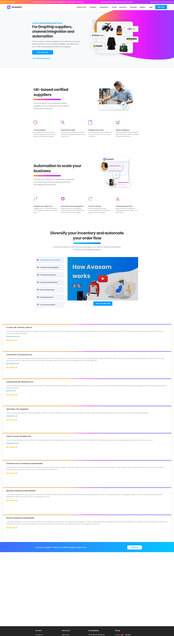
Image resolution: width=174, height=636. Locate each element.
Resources (122, 7)
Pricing (114, 7)
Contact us (39, 635)
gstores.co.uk (11, 391)
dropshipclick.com (12, 443)
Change (127, 635)
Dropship (93, 7)
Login (151, 7)
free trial (161, 7)
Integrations (104, 7)
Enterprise (133, 7)
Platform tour (81, 7)
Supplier (142, 7)
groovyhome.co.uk (12, 363)
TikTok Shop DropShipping (96, 635)
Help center (65, 635)
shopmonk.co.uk (11, 416)
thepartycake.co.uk (13, 336)
